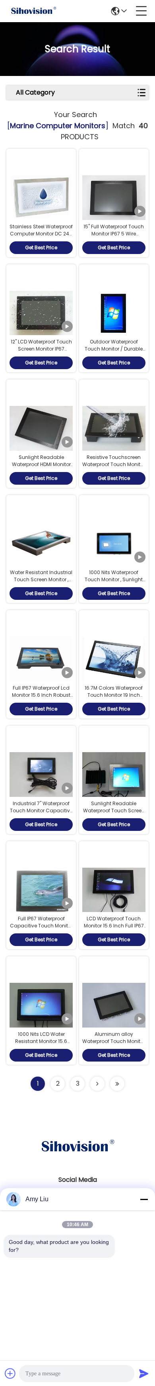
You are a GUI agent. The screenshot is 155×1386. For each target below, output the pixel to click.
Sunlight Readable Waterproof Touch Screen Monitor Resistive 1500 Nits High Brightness (114, 814)
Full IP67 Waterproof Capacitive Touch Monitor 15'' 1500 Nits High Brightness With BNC (41, 929)
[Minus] (144, 1199)
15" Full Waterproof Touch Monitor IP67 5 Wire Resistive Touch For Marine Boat (113, 237)
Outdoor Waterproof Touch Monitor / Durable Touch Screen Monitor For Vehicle (113, 352)
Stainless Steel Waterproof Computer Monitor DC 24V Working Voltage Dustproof (41, 237)
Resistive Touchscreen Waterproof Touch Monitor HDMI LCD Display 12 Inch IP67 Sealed (113, 468)
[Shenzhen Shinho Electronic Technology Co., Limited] (33, 11)
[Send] (144, 1373)
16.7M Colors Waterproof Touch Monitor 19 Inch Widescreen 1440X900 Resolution (114, 698)
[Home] (77, 1156)
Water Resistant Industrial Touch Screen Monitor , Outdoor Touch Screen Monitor (41, 583)
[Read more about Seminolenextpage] (97, 1084)
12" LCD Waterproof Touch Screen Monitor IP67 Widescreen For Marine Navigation (41, 352)
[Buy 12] (41, 313)
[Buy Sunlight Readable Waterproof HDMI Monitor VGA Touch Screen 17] (41, 428)
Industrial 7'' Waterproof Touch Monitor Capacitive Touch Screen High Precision (41, 814)
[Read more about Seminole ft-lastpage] (117, 1084)
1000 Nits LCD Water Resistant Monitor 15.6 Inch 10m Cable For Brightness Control (41, 1045)
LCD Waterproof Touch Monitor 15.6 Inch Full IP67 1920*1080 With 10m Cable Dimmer (113, 929)
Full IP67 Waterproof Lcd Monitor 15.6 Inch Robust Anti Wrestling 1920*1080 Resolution (41, 698)
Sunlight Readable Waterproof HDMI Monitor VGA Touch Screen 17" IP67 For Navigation (41, 468)
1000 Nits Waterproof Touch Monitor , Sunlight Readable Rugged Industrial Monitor (114, 583)
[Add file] (10, 1373)
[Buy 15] (113, 197)
